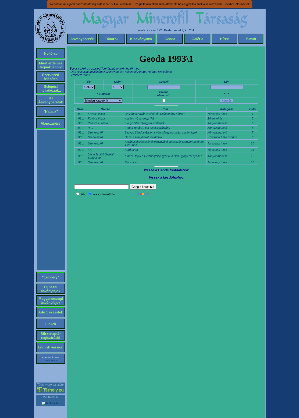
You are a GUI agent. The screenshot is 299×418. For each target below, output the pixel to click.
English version (50, 347)
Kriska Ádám (50, 360)
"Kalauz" (50, 112)
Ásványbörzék (82, 39)
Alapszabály (51, 123)
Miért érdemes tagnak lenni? (50, 65)
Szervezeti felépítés (50, 77)
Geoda (169, 39)
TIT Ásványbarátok (50, 100)
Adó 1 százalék (50, 312)
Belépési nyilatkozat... (50, 88)
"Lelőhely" (50, 277)
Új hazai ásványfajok (50, 289)
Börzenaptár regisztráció (50, 336)
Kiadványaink (141, 39)
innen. (87, 75)
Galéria (197, 39)
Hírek (224, 39)
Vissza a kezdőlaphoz (166, 177)
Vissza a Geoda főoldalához (166, 170)
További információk (236, 4)
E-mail (251, 39)
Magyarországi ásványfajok (51, 301)
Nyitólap (50, 53)
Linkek (50, 324)
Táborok (111, 39)
